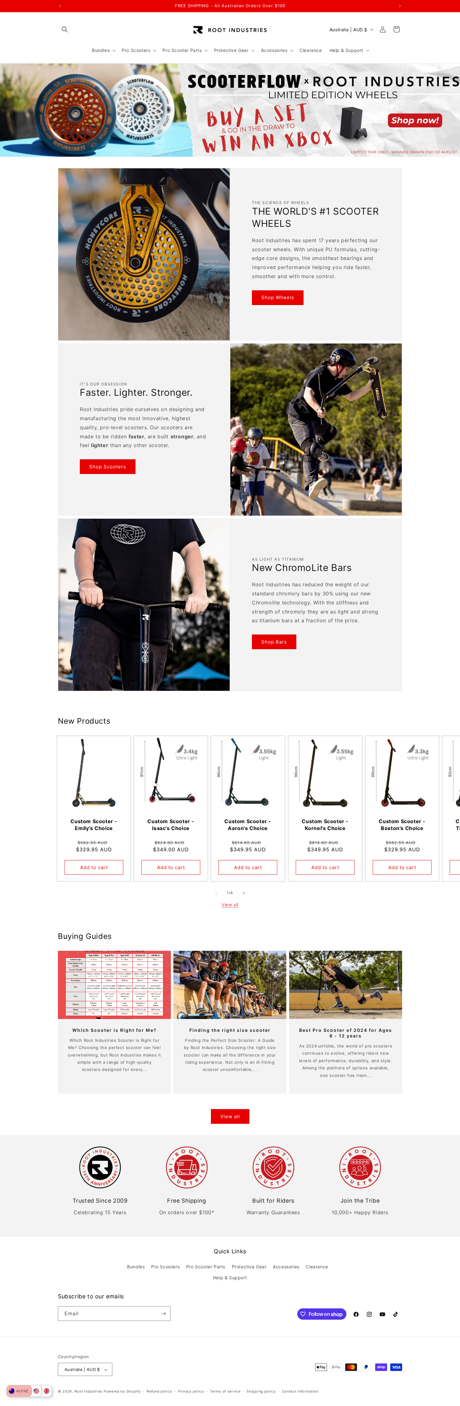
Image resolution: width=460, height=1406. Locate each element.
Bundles (136, 1266)
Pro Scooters (165, 1266)
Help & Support (230, 1278)
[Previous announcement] (60, 6)
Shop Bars (274, 642)
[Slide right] (244, 893)
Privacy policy (191, 1391)
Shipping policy (261, 1391)
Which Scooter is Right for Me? (114, 1029)
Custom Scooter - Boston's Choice (402, 824)
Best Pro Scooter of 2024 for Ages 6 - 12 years (345, 1032)
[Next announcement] (400, 6)
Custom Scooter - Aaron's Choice (248, 824)
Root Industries (88, 1391)
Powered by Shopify (122, 1391)
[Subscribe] (163, 1313)
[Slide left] (216, 893)
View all (230, 904)
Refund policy (159, 1391)
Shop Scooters (107, 467)
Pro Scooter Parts (205, 1266)
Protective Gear (249, 1266)
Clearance (317, 1266)
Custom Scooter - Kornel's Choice (325, 824)
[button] (65, 29)
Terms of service (225, 1391)
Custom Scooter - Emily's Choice (93, 824)
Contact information (300, 1391)
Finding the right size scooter (230, 1029)
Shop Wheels (277, 298)
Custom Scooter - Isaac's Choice (171, 824)
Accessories (286, 1266)
